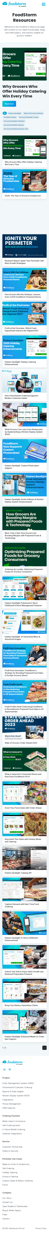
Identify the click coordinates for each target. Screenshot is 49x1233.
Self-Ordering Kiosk (11, 1125)
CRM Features (8, 1108)
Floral (5, 1185)
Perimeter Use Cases (12, 1159)
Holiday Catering (9, 1172)
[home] (14, 4)
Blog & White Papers (11, 1210)
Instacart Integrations (12, 1133)
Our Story (6, 1198)
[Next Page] (44, 1048)
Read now (9, 104)
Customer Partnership (12, 1147)
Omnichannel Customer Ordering (17, 1087)
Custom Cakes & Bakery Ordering (17, 1181)
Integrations (7, 1100)
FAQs (4, 1214)
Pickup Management (11, 1104)
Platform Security (10, 1151)
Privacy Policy (41, 1228)
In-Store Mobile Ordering (13, 1129)
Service (6, 1141)
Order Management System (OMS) (18, 1083)
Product (6, 1078)
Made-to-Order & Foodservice (15, 1164)
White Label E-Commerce (13, 1121)
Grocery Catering (10, 1176)
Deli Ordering (8, 1168)
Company (6, 1193)
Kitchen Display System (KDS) (16, 1095)
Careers (6, 1218)
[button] (44, 4)
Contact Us (7, 1202)
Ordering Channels (11, 1116)
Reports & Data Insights (13, 1091)
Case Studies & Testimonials (14, 1206)
